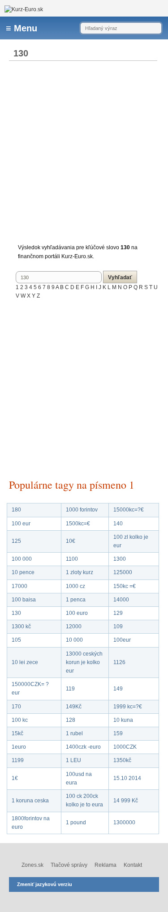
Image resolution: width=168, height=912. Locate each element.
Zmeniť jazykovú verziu (44, 884)
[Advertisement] (84, 154)
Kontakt (133, 865)
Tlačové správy (69, 865)
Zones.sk (32, 865)
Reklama (105, 865)
